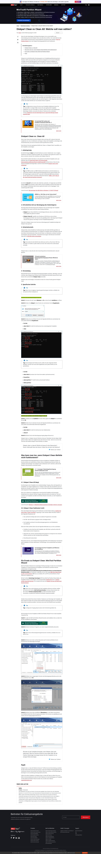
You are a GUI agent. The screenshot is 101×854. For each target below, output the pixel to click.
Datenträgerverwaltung (25, 25)
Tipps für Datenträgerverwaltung (51, 830)
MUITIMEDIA (40, 4)
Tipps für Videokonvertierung (50, 840)
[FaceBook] (11, 838)
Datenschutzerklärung (46, 848)
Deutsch (57, 32)
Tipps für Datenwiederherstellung (51, 832)
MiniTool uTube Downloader (35, 839)
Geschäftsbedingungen (54, 848)
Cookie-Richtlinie (78, 852)
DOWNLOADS (49, 4)
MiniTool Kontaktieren (78, 830)
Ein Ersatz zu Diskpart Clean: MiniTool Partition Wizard (37, 51)
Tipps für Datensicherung (50, 833)
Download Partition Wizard (50, 15)
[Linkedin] (16, 838)
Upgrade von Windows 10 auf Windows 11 (67, 830)
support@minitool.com (26, 780)
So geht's (78, 1)
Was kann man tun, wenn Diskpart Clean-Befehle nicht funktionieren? (41, 49)
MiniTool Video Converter (35, 840)
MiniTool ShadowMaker (34, 833)
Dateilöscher (49, 579)
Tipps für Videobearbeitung (50, 837)
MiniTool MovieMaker (34, 837)
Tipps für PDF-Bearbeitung (50, 836)
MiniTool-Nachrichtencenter (64, 832)
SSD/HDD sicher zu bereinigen (34, 236)
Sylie (20, 32)
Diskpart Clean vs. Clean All (31, 47)
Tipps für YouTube (48, 839)
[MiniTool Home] (14, 4)
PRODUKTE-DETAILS (30, 4)
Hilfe (76, 833)
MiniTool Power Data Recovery (35, 832)
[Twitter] (13, 838)
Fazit (26, 53)
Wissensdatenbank (49, 843)
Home (18, 25)
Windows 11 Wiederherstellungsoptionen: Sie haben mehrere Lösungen (45, 504)
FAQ (76, 832)
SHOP (21, 4)
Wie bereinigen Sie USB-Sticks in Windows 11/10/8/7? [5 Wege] (43, 190)
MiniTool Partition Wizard (35, 830)
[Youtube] (19, 838)
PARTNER (56, 4)
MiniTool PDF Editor (34, 836)
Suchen (86, 5)
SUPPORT (63, 4)
